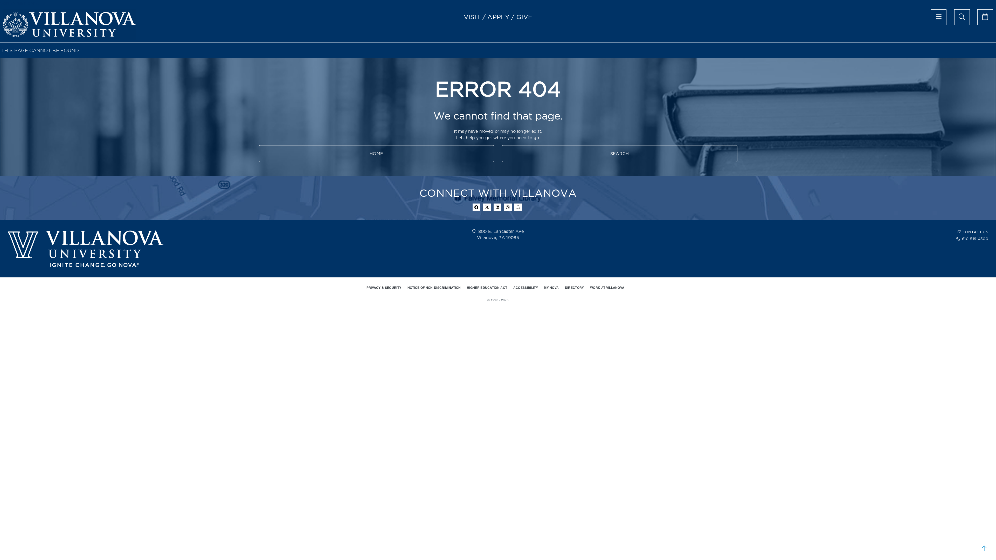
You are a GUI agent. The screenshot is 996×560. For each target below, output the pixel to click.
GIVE (524, 16)
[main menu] (938, 17)
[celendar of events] (985, 17)
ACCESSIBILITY (525, 287)
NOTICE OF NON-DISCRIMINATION (434, 287)
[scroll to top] (984, 548)
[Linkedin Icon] (497, 207)
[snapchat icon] (518, 207)
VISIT (472, 16)
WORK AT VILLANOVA (607, 287)
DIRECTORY (574, 287)
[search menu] (962, 17)
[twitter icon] (487, 207)
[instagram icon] (508, 207)
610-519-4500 (975, 239)
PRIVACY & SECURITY (384, 287)
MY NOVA (551, 287)
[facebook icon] (476, 207)
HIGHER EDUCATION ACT (487, 287)
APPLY (498, 16)
